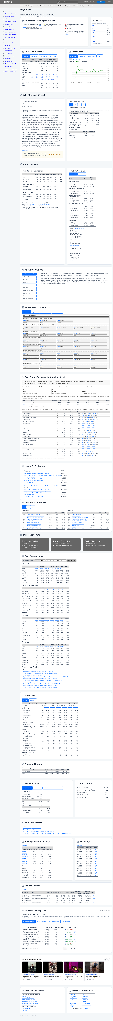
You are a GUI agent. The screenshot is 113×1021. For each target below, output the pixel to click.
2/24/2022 (70, 707)
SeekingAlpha (73, 998)
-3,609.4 (52, 79)
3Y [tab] (83, 104)
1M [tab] (33, 507)
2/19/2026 (46, 707)
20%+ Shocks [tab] (82, 174)
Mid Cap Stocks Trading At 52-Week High (33, 496)
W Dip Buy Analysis (28, 482)
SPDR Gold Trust (75, 525)
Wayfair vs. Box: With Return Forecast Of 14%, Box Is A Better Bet (39, 484)
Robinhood (85, 999)
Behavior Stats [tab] (27, 788)
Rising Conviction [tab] (41, 921)
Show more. (68, 34)
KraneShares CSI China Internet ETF (34, 519)
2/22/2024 (58, 707)
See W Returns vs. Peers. (45, 204)
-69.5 (46, 76)
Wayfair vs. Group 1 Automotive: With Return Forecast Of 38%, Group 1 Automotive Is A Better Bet (46, 677)
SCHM (94, 39)
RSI (88, 434)
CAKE (88, 428)
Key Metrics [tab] (43, 56)
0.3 (57, 74)
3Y (86, 59)
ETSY (41, 346)
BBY (83, 449)
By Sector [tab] (35, 312)
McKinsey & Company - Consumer (30, 1003)
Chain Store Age (26, 1008)
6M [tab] (75, 104)
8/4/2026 (24, 851)
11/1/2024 (24, 863)
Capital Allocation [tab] (28, 298)
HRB (83, 426)
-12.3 (49, 76)
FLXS (89, 444)
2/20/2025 (52, 707)
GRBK (83, 415)
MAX (93, 59)
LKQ (93, 425)
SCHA (93, 37)
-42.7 (41, 78)
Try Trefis (101, 2)
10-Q (95, 849)
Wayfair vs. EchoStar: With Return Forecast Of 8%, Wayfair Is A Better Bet (41, 486)
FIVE (83, 423)
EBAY (58, 327)
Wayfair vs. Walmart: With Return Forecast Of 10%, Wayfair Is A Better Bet (40, 678)
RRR (93, 434)
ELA (92, 438)
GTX (89, 440)
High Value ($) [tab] (66, 921)
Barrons (84, 994)
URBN (94, 442)
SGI (82, 430)
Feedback (30, 104)
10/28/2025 (25, 856)
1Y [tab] (79, 104)
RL (87, 438)
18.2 (32, 76)
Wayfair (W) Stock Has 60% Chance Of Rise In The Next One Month (38, 831)
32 (65, 941)
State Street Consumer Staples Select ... (35, 528)
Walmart (57, 568)
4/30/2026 (24, 853)
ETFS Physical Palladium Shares (33, 514)
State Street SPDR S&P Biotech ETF (79, 520)
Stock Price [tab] (73, 56)
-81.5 (41, 76)
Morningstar (85, 996)
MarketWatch (73, 1003)
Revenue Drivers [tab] (27, 296)
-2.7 (57, 76)
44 (65, 939)
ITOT (93, 28)
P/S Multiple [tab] (91, 56)
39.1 (46, 79)
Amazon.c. (41, 568)
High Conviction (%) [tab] (28, 921)
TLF (82, 455)
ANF (83, 442)
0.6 (53, 74)
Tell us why (85, 1008)
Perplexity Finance (86, 1005)
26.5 (37, 76)
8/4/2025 (24, 858)
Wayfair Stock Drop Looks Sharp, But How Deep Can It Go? (37, 491)
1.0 (32, 74)
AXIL (83, 453)
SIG (92, 423)
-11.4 (49, 78)
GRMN (89, 453)
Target (61, 568)
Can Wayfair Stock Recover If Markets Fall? (33, 493)
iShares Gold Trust (76, 527)
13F (75, 929)
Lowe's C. (52, 568)
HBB (94, 444)
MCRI (83, 434)
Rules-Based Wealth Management (95, 545)
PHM (89, 415)
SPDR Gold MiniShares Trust (78, 524)
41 (65, 943)
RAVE (94, 428)
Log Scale (84, 61)
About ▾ (92, 2)
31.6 (42, 79)
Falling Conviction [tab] (54, 921)
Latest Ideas (26, 544)
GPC (89, 425)
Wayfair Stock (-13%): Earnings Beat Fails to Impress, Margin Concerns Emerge (42, 475)
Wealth (60, 5)
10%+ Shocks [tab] (73, 174)
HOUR (58, 320)
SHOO (94, 432)
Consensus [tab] (34, 56)
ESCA (93, 446)
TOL (94, 415)
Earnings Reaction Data (29, 547)
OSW (83, 446)
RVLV (92, 327)
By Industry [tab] (26, 312)
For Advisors (51, 5)
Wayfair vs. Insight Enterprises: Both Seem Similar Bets (36, 682)
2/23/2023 (64, 707)
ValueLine (84, 998)
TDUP (41, 320)
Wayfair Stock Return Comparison (31, 829)
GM (82, 451)
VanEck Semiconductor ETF (77, 522)
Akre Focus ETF (30, 520)
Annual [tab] (25, 700)
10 (65, 929)
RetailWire (24, 1010)
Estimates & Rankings (78, 5)
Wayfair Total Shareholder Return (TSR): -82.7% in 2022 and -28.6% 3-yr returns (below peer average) (47, 833)
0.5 (49, 74)
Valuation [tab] (26, 56)
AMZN (28, 204)
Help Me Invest (41, 5)
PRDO (94, 413)
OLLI (75, 327)
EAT (82, 428)
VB (93, 32)
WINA (93, 455)
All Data (85, 2)
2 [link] (68, 948)
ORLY (94, 419)
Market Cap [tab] (82, 56)
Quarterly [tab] (32, 700)
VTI (93, 26)
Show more (25, 150)
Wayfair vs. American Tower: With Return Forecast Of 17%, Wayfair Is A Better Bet (42, 687)
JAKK (88, 446)
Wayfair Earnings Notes (29, 477)
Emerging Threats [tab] (28, 290)
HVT (92, 421)
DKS (88, 423)
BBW (88, 455)
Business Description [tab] (29, 274)
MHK (91, 430)
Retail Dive (24, 996)
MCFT (93, 436)
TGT (38, 204)
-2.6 (57, 78)
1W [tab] (28, 507)
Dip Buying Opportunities (30, 545)
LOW (33, 204)
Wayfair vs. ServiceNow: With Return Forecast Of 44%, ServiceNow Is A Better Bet (42, 684)
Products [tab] (25, 279)
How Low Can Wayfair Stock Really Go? (33, 479)
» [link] (74, 948)
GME (93, 449)
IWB (93, 30)
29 (65, 934)
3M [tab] (71, 104)
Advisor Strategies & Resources (63, 545)
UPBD (88, 449)
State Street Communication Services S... (35, 516)
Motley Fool (72, 999)
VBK (93, 34)
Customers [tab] (26, 282)
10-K (96, 853)
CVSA (88, 413)
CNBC (71, 1001)
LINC (83, 413)
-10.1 (53, 76)
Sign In (109, 2)
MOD (83, 440)
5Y (89, 59)
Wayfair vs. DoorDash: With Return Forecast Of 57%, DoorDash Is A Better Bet (41, 685)
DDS (75, 346)
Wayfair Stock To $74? (29, 494)
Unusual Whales (86, 1003)
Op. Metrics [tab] (52, 56)
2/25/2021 (75, 707)
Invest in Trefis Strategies (26, 5)
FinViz (71, 1006)
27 (65, 945)
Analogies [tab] (26, 276)
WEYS (83, 432)
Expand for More (26, 845)
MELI (41, 327)
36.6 (37, 78)
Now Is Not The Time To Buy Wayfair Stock (33, 480)
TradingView (73, 996)
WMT (36, 204)
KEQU (83, 444)
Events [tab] (100, 56)
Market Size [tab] (26, 293)
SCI (93, 426)
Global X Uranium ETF (76, 514)
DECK (89, 432)
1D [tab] (24, 507)
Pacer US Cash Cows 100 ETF (33, 527)
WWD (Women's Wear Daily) (28, 999)
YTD (80, 59)
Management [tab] (27, 285)
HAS (88, 436)
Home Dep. (46, 568)
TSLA (91, 451)
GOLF (83, 436)
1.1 (42, 74)
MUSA (83, 419)
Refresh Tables (71, 560)
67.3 (49, 79)
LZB (87, 430)
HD (30, 204)
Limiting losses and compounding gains (75, 246)
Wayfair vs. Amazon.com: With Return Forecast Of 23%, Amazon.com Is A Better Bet (42, 680)
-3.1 (57, 79)
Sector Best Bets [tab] (57, 312)
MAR (88, 417)
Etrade (84, 1001)
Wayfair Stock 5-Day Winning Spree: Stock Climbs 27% (36, 489)
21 (65, 938)
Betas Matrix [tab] (37, 788)
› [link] (71, 948)
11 (65, 931)
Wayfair (36, 568)
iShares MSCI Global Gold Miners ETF (80, 517)
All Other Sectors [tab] (45, 312)
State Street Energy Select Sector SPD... (35, 525)
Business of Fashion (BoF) (28, 998)
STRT (94, 440)
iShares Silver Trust (76, 516)
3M (73, 59)
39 (65, 932)
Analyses (67, 5)
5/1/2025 (24, 860)
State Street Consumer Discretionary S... (35, 517)
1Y (83, 59)
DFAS (93, 41)
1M (70, 59)
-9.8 (53, 78)
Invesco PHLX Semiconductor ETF (79, 519)
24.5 (32, 78)
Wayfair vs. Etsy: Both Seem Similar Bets (32, 675)
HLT (93, 417)
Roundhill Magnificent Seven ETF (34, 524)
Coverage (90, 5)
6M (76, 59)
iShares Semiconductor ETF (78, 528)
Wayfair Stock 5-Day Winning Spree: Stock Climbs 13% (36, 473)
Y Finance (72, 994)
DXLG (88, 442)
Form (94, 895)
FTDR (88, 426)
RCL (83, 417)
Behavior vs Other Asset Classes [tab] (53, 788)
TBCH (94, 453)
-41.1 (46, 78)
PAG (89, 419)
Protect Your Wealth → (54, 154)
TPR (83, 438)
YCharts (72, 1005)
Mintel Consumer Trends (28, 1005)
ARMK (83, 425)
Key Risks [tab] (25, 287)
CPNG (24, 320)
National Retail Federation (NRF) (29, 1001)
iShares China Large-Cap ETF (33, 522)
